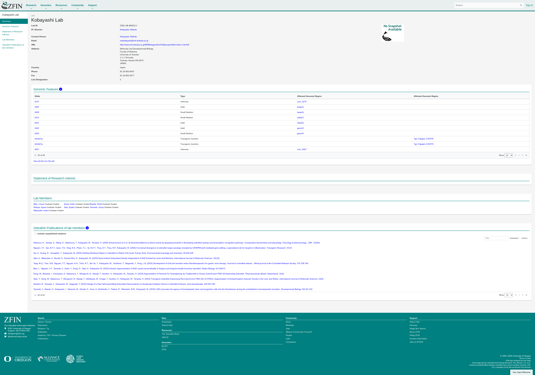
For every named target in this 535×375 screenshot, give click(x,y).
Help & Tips (415, 322)
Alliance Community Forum (298, 332)
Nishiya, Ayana (40, 207)
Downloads (167, 322)
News (288, 322)
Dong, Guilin (69, 204)
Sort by (524, 238)
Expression (43, 325)
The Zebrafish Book (170, 334)
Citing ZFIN (415, 335)
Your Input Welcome (521, 372)
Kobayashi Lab (10, 14)
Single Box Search (418, 328)
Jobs (288, 328)
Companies (291, 342)
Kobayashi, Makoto (128, 29)
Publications (43, 338)
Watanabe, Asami (41, 210)
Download (514, 238)
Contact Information (418, 338)
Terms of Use (525, 358)
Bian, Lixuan (39, 204)
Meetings (290, 325)
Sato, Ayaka (69, 207)
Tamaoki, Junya (97, 207)
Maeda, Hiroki (96, 204)
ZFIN (164, 349)
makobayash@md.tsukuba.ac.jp (134, 40)
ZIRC (164, 337)
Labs (288, 338)
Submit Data (167, 325)
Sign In (529, 5)
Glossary (413, 325)
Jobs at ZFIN (415, 342)
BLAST (165, 346)
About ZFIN (415, 332)
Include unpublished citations (51, 234)
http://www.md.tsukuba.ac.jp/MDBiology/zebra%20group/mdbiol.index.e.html (153, 45)
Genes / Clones (44, 322)
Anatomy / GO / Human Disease (52, 335)
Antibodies (42, 332)
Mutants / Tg (43, 328)
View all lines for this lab (43, 161)
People (289, 335)
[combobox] (489, 5)
